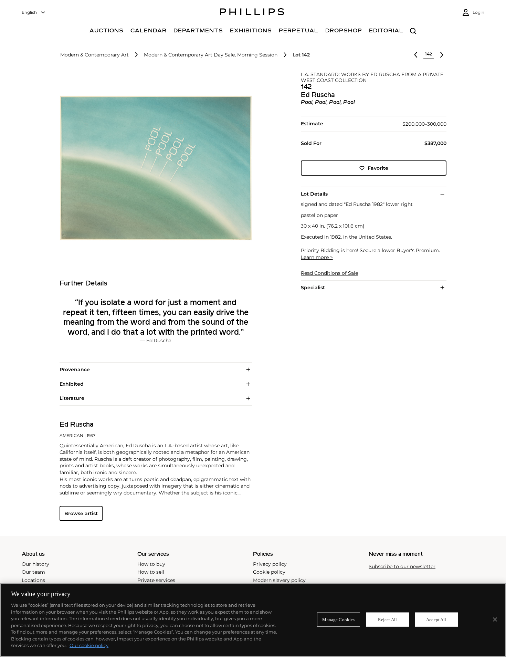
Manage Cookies (338, 619)
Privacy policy (270, 564)
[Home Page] (252, 12)
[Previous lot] (416, 55)
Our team (33, 572)
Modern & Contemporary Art (94, 55)
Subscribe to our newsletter (402, 567)
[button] (153, 168)
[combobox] (34, 12)
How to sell (150, 572)
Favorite (378, 168)
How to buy (151, 564)
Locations (33, 580)
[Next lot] (441, 55)
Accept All (436, 619)
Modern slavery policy (279, 580)
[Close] (495, 619)
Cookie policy (269, 572)
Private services (156, 580)
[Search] (413, 31)
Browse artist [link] (81, 513)
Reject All (387, 619)
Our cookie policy (89, 645)
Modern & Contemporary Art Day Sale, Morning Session (210, 55)
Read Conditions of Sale (329, 273)
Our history (35, 564)
